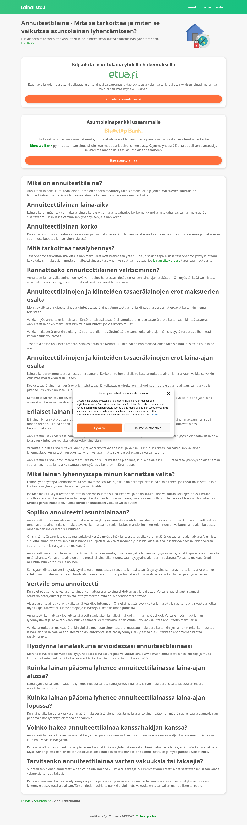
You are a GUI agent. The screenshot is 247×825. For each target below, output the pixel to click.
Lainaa (26, 801)
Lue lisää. (28, 43)
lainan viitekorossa (166, 260)
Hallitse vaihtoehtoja (147, 428)
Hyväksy (99, 428)
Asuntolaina (42, 801)
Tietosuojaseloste (147, 816)
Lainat (191, 7)
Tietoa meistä (212, 7)
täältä (155, 414)
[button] (168, 393)
